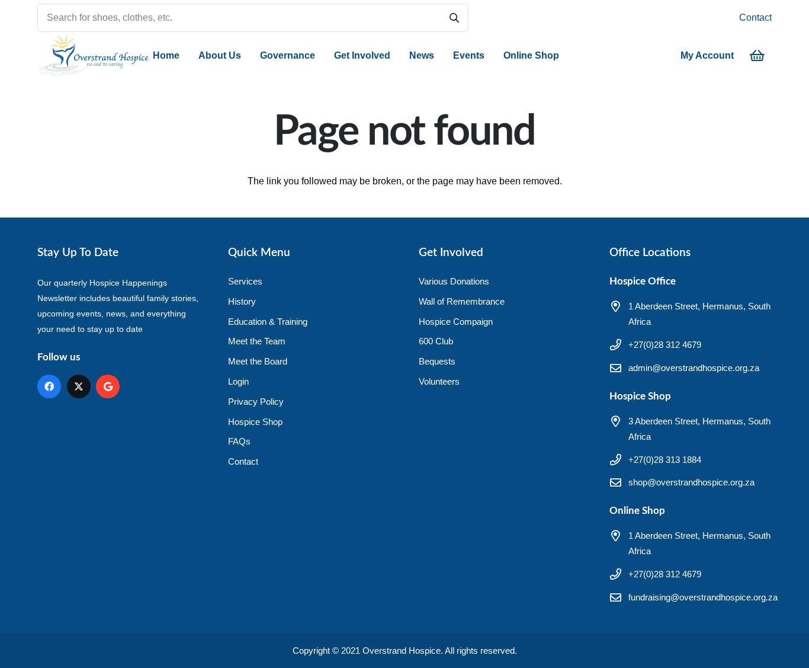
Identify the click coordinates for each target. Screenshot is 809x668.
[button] (247, 55)
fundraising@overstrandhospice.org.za (703, 597)
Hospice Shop (255, 422)
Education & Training (267, 322)
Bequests (437, 361)
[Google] (108, 386)
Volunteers (439, 381)
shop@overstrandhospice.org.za (691, 482)
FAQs (239, 441)
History (242, 301)
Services (245, 281)
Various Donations (454, 281)
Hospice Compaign (456, 322)
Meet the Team (256, 341)
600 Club (436, 341)
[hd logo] (93, 55)
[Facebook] (49, 386)
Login (238, 381)
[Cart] (757, 55)
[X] (79, 386)
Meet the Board (257, 361)
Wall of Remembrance (462, 301)
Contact (755, 17)
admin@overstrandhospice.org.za (693, 368)
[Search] (454, 18)
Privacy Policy (256, 402)
